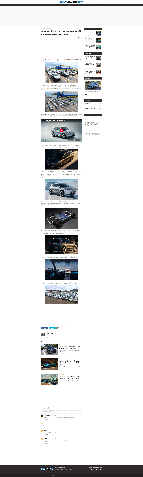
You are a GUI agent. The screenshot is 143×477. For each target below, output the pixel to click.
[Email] (81, 37)
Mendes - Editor (49, 333)
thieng (45, 430)
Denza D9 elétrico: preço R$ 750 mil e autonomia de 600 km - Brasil (70, 347)
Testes (65, 5)
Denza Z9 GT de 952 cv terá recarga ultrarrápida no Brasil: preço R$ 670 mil (69, 362)
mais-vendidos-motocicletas (93, 108)
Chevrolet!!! (46, 423)
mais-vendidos (93, 103)
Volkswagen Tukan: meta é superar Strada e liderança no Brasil (90, 57)
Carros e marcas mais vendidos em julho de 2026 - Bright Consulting (90, 71)
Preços (53, 5)
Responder (46, 419)
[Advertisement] (71, 16)
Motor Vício (87, 118)
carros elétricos (49, 28)
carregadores (61, 358)
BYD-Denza (61, 374)
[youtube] (51, 337)
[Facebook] (78, 37)
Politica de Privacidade (84, 5)
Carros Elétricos (59, 5)
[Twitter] (79, 37)
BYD (60, 344)
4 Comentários (59, 37)
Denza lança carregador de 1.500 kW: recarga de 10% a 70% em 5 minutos (70, 377)
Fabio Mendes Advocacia (89, 127)
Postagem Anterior (45, 462)
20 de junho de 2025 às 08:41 (52, 438)
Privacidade (96, 475)
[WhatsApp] (56, 328)
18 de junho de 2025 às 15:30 (55, 415)
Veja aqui (48, 89)
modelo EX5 (64, 59)
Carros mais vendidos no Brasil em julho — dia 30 (89, 64)
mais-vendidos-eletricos (93, 106)
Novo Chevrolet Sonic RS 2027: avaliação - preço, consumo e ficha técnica (92, 93)
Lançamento (58, 324)
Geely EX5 (52, 324)
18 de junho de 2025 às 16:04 (54, 423)
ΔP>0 (93, 110)
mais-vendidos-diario (93, 105)
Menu (43, 1)
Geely (43, 59)
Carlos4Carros (47, 415)
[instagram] (46, 337)
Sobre (91, 475)
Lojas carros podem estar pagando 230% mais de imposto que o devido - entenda (92, 129)
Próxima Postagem (78, 462)
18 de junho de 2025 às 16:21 (51, 430)
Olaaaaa (46, 438)
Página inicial (43, 28)
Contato (76, 5)
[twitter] (49, 337)
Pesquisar (98, 1)
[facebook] (47, 337)
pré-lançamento (63, 324)
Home (42, 5)
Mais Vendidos (48, 5)
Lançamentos (70, 5)
